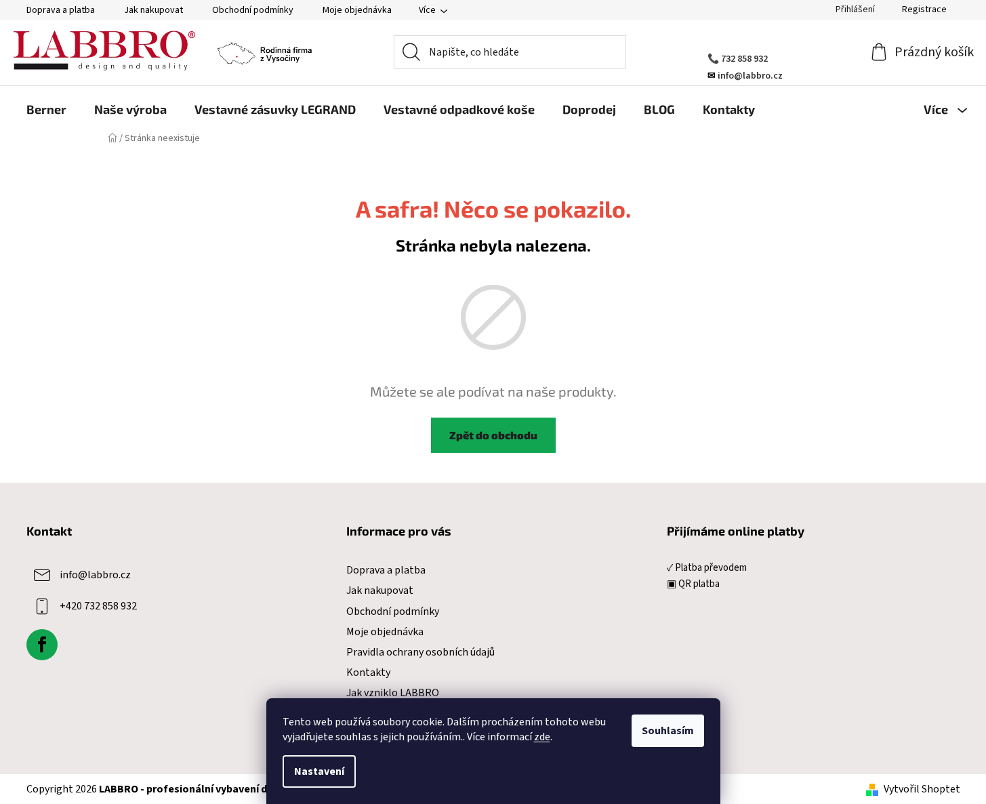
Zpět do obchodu (493, 434)
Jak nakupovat (153, 10)
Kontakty (368, 672)
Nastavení (319, 771)
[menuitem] (46, 109)
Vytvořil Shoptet (922, 789)
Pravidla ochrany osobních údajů (420, 652)
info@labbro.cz (95, 574)
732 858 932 (744, 59)
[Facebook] (42, 644)
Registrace (924, 9)
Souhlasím (668, 730)
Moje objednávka (357, 10)
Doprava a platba (60, 10)
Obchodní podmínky (252, 10)
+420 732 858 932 (98, 606)
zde (542, 736)
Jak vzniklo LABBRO (392, 692)
